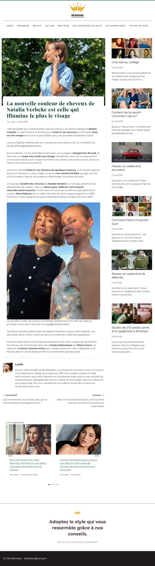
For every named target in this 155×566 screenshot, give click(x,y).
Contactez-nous (138, 26)
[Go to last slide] (10, 453)
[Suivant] (97, 453)
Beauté (37, 26)
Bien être (63, 26)
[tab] (48, 484)
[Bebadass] (77, 10)
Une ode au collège (125, 62)
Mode (10, 26)
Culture (49, 26)
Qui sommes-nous (116, 26)
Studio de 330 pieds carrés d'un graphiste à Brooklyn (131, 329)
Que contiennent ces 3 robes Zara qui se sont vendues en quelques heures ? (25, 399)
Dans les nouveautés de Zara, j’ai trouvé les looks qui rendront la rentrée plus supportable (80, 401)
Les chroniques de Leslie (87, 26)
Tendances (23, 26)
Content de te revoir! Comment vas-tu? (126, 114)
